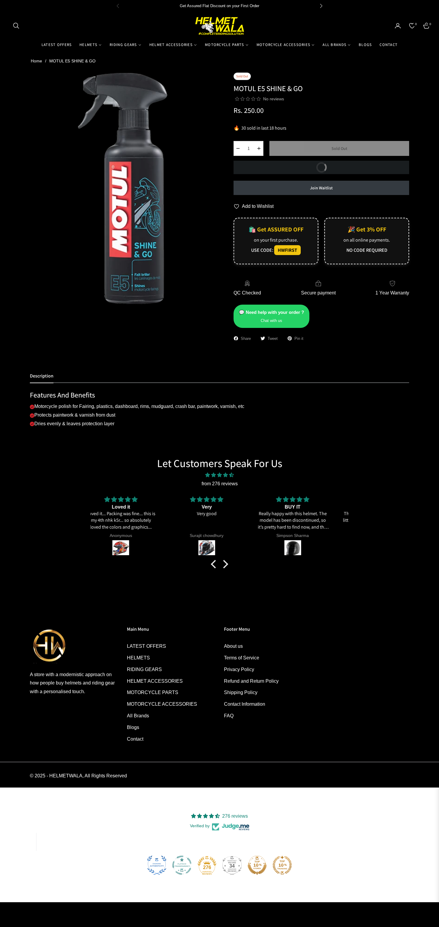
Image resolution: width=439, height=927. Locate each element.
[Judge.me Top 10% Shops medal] (257, 865)
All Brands (138, 715)
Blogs (133, 727)
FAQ (229, 715)
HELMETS (138, 657)
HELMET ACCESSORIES (155, 681)
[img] (219, 475)
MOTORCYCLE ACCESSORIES (162, 704)
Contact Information (244, 704)
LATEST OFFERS (146, 646)
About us (233, 646)
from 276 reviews (220, 483)
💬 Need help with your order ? (271, 316)
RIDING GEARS (144, 669)
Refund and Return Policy (251, 681)
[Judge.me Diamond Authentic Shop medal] (156, 865)
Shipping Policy (240, 692)
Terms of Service (241, 657)
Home (36, 61)
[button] (16, 26)
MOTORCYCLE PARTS (152, 692)
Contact (135, 739)
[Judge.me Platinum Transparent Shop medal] (181, 865)
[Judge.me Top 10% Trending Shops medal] (282, 865)
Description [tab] (41, 376)
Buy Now (361, 165)
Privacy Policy (239, 669)
